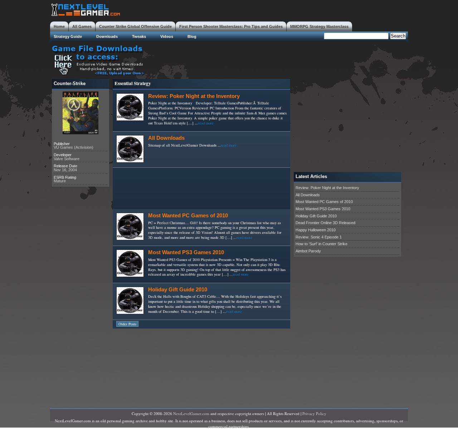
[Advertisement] (277, 59)
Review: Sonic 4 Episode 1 (319, 237)
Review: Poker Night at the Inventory (194, 96)
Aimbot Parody (308, 251)
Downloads (107, 36)
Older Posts (127, 323)
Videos (166, 36)
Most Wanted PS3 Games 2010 (186, 252)
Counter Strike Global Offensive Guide (135, 26)
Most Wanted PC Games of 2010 (188, 215)
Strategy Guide (68, 36)
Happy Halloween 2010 (316, 230)
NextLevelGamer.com (191, 413)
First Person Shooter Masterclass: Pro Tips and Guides (231, 26)
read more (206, 122)
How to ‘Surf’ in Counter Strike (321, 244)
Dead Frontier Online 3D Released (325, 223)
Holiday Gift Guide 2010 (177, 289)
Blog (191, 36)
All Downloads (166, 138)
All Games (82, 26)
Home (59, 26)
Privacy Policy (314, 413)
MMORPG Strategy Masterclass (319, 26)
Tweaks (139, 36)
